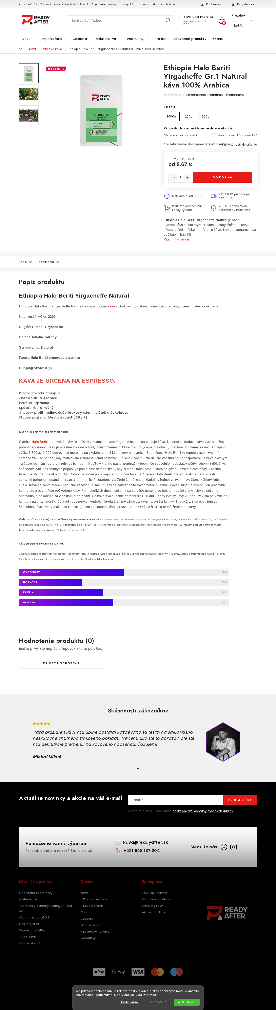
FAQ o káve (27, 937)
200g (189, 116)
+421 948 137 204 (198, 17)
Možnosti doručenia (242, 145)
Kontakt (85, 4)
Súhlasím (189, 1002)
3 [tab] (141, 768)
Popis (23, 262)
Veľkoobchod (70, 4)
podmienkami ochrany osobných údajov (203, 811)
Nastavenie (129, 1002)
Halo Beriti (40, 442)
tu (159, 995)
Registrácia (245, 4)
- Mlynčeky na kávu (95, 932)
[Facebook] (224, 847)
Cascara (87, 919)
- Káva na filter (92, 906)
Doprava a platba (32, 930)
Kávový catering (118, 4)
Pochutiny (88, 938)
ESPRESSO (98, 381)
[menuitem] (28, 39)
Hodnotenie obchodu (163, 4)
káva (179, 225)
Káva (84, 893)
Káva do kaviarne (155, 893)
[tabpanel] (138, 742)
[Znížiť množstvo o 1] (174, 177)
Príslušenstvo (90, 925)
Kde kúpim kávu (50, 4)
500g (206, 116)
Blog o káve (99, 4)
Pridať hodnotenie (61, 663)
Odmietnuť (158, 1002)
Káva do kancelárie (156, 899)
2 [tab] (138, 768)
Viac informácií (176, 239)
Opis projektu (29, 924)
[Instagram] (233, 847)
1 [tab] (134, 768)
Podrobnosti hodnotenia (226, 95)
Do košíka (222, 177)
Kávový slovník (30, 943)
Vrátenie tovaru (31, 899)
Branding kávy (152, 906)
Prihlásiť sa (240, 800)
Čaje (84, 912)
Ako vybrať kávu (28, 4)
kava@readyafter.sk (145, 842)
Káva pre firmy (139, 4)
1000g (171, 116)
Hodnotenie (45, 262)
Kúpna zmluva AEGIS (34, 917)
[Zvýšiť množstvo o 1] (187, 177)
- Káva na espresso (95, 899)
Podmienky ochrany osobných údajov (45, 908)
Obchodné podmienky (36, 893)
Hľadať (168, 20)
